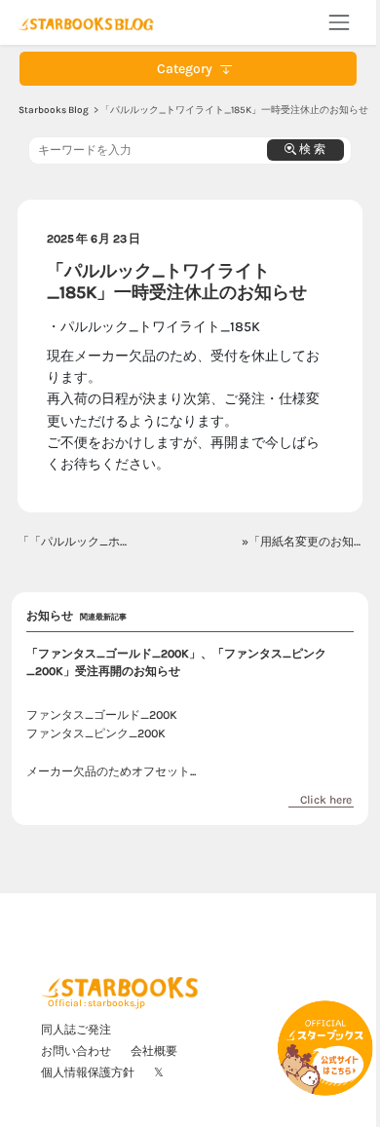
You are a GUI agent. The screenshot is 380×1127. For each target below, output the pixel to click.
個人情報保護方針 (87, 1072)
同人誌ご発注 (76, 1029)
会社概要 (154, 1051)
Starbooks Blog (54, 110)
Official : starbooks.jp (96, 1003)
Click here (326, 800)
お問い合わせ (76, 1051)
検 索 (310, 149)
